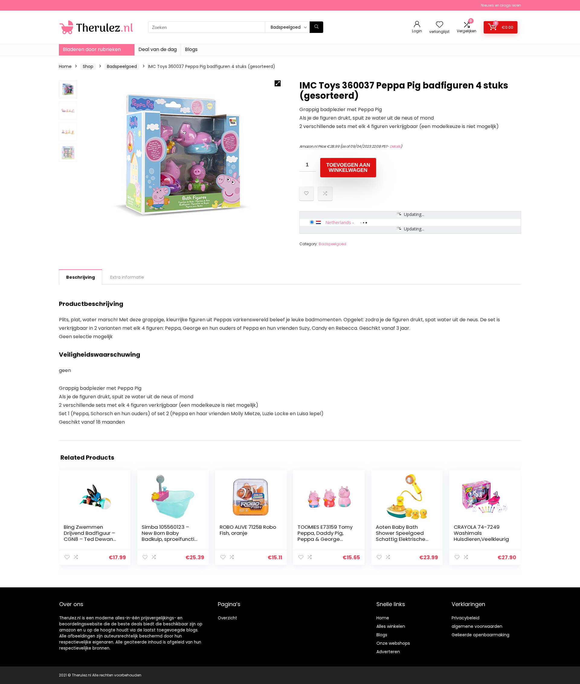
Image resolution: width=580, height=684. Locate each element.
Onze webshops (393, 643)
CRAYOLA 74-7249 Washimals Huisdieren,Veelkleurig (481, 533)
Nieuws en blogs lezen (501, 5)
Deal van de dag (157, 49)
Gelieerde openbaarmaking (480, 635)
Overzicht (227, 618)
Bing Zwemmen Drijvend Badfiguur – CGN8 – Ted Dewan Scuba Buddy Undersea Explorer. (89, 539)
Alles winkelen (390, 626)
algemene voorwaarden (477, 626)
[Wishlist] (439, 25)
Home (65, 66)
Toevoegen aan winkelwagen (348, 167)
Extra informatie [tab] (127, 277)
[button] (278, 83)
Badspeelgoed (122, 66)
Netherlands (338, 222)
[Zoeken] (316, 27)
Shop (88, 66)
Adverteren (388, 652)
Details (395, 146)
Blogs (191, 49)
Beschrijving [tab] (80, 277)
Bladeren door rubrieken (92, 49)
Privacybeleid (465, 618)
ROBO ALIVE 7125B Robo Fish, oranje (248, 530)
